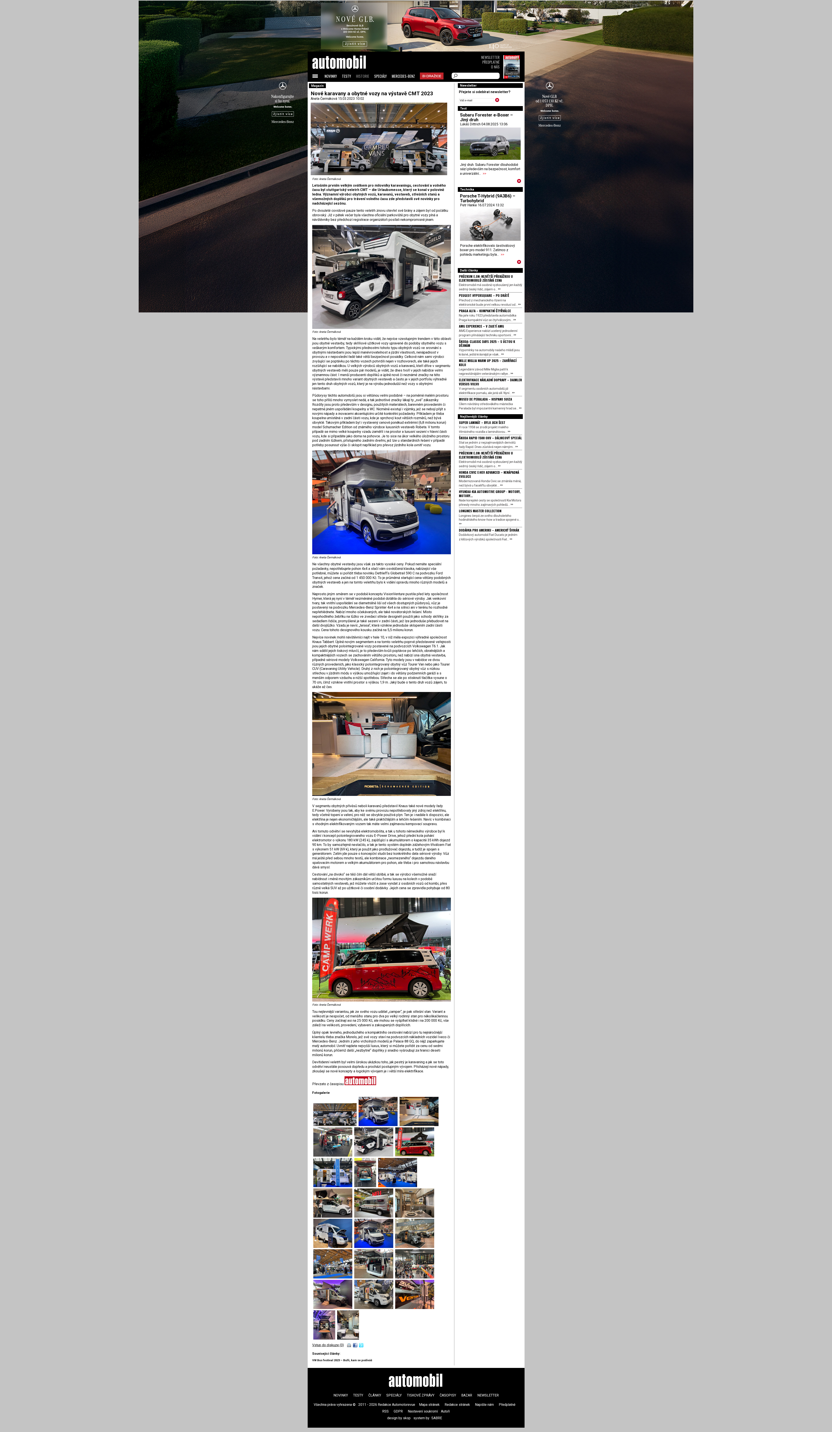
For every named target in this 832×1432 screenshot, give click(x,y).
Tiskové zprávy (420, 1395)
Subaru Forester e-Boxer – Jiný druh (486, 117)
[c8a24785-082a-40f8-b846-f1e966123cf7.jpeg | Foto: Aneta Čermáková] (374, 1277)
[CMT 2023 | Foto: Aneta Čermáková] (336, 1125)
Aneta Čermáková (324, 99)
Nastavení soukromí (423, 1411)
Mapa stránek (429, 1405)
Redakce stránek (457, 1405)
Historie (362, 76)
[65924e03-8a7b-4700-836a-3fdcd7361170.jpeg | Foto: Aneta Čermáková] (333, 1277)
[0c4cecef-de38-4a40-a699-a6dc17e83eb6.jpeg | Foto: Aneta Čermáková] (374, 1216)
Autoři (445, 1411)
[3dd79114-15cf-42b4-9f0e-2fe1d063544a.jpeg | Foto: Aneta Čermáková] (397, 1186)
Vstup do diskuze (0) (328, 1345)
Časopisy (448, 1395)
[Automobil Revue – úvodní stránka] (344, 87)
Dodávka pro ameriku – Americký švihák (489, 530)
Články (374, 1395)
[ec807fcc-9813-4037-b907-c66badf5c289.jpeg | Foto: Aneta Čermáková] (374, 1308)
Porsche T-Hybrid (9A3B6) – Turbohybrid (487, 198)
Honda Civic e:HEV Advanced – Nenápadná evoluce (489, 474)
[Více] (519, 182)
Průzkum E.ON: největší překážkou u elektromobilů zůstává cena (486, 278)
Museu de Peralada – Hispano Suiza (485, 399)
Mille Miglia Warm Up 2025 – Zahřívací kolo (488, 362)
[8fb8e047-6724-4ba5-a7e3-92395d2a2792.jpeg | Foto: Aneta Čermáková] (333, 1247)
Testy (346, 76)
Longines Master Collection (480, 510)
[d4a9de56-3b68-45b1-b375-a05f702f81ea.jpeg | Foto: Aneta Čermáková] (414, 1308)
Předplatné (491, 62)
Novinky (331, 76)
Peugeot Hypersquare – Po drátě (484, 295)
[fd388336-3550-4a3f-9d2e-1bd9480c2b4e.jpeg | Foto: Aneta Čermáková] (348, 1338)
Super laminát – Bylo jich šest (482, 422)
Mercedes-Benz (403, 76)
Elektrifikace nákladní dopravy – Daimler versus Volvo (490, 381)
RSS (385, 1411)
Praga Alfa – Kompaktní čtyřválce (485, 310)
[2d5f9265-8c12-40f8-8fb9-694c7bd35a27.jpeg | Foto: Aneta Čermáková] (366, 1186)
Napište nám (484, 1405)
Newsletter (490, 57)
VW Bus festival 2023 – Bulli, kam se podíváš (342, 1360)
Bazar (466, 1395)
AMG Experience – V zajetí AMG (481, 326)
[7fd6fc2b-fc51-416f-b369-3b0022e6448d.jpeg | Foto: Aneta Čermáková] (414, 1216)
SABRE (436, 1418)
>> (484, 173)
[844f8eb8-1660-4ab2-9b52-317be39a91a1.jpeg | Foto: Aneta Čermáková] (374, 1247)
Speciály (380, 76)
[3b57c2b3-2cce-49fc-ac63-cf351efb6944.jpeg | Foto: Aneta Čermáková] (333, 1216)
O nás (495, 66)
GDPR (398, 1411)
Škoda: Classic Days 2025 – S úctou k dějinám (487, 343)
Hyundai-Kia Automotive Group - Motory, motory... (489, 493)
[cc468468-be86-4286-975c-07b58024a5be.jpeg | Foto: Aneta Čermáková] (333, 1308)
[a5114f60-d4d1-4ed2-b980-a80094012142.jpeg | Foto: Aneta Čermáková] (414, 1277)
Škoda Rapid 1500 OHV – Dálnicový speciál (490, 437)
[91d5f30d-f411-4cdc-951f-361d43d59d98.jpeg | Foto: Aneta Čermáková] (414, 1247)
